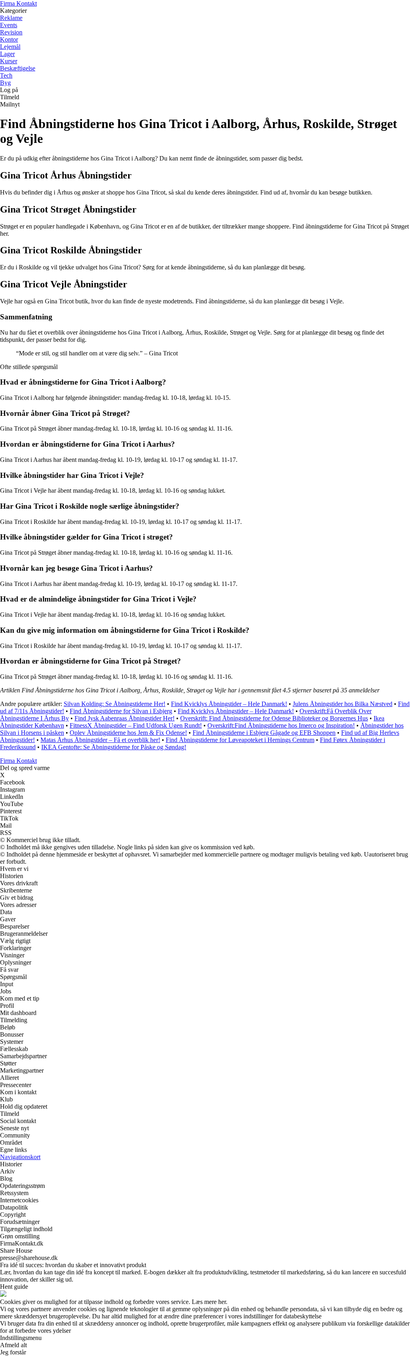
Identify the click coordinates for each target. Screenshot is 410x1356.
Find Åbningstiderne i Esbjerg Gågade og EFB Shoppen (264, 732)
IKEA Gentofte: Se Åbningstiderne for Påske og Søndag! (113, 747)
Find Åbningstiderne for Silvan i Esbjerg (121, 711)
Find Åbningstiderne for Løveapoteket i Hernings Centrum (240, 739)
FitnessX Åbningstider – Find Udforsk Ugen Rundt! (136, 725)
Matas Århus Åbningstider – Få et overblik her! (100, 739)
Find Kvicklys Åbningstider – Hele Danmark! (229, 703)
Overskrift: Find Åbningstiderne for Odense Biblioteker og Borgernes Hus (274, 718)
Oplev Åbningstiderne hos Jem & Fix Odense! (128, 732)
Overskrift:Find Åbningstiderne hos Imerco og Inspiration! (281, 725)
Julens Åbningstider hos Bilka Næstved (342, 703)
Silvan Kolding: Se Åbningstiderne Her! (114, 703)
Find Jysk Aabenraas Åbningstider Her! (124, 718)
